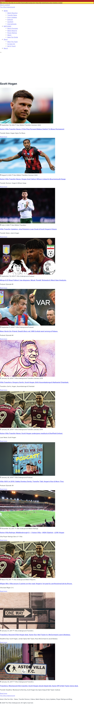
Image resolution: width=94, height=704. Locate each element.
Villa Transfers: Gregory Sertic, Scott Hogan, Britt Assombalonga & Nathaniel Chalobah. (34, 382)
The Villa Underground (7, 7)
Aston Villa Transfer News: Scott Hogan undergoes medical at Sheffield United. (31, 433)
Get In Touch (11, 46)
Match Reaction (12, 13)
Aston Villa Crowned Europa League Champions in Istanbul (49, 2)
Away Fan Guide (12, 37)
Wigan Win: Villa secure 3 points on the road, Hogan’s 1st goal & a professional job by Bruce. (36, 584)
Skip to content (5, 5)
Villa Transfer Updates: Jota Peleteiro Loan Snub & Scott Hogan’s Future (28, 229)
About (6, 39)
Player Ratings (12, 33)
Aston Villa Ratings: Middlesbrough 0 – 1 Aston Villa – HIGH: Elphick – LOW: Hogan (32, 532)
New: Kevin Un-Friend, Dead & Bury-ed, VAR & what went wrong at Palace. (29, 331)
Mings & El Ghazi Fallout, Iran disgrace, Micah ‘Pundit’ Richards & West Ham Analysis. (33, 280)
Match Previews (12, 28)
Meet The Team (12, 42)
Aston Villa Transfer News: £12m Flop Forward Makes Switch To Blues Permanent (32, 129)
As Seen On (11, 44)
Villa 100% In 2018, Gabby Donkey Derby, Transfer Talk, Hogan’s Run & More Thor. (32, 481)
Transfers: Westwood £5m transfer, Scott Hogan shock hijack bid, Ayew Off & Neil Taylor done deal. (39, 686)
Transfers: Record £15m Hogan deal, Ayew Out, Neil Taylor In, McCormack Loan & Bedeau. (35, 635)
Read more (3, 137)
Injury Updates (12, 17)
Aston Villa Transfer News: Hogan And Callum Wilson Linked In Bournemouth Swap (33, 179)
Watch (9, 35)
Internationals (11, 24)
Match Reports (12, 30)
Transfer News (12, 15)
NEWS (6, 11)
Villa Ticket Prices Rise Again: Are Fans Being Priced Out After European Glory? (18, 2)
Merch (6, 48)
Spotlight (10, 22)
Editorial (10, 19)
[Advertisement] (47, 67)
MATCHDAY (7, 26)
